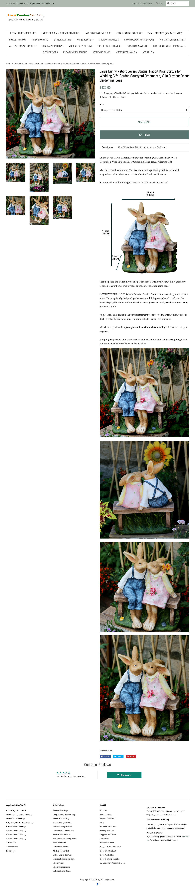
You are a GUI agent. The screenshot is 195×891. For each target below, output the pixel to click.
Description (107, 147)
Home (8, 64)
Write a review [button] (124, 775)
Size (102, 104)
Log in (135, 3)
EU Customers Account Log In (112, 863)
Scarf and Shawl (101, 52)
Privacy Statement (107, 843)
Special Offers (105, 814)
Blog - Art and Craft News (110, 847)
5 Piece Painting (62, 39)
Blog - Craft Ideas (107, 855)
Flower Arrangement (75, 52)
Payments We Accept (108, 818)
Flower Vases (50, 52)
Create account (146, 3)
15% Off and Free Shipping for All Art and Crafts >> (142, 147)
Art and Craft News (107, 826)
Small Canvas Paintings (129, 33)
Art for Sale (11, 843)
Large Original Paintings (98, 33)
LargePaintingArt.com (105, 879)
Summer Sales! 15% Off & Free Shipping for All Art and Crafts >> (30, 3)
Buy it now (144, 134)
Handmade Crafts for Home (64, 859)
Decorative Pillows (52, 45)
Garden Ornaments (137, 45)
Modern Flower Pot (61, 851)
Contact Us (104, 839)
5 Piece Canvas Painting (16, 839)
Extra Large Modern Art (23, 33)
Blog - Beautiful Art (108, 851)
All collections (12, 847)
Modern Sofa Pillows (80, 45)
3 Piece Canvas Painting (16, 830)
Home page (10, 851)
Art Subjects (84, 39)
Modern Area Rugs (109, 39)
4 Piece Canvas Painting (16, 834)
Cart (161, 3)
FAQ (101, 822)
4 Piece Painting (39, 39)
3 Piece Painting (17, 39)
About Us (148, 52)
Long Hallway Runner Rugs (139, 39)
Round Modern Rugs (61, 818)
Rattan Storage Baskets (173, 39)
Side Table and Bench (62, 871)
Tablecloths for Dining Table (169, 45)
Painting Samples (107, 830)
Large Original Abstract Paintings (60, 33)
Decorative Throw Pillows (63, 830)
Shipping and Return (108, 834)
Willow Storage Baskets (22, 45)
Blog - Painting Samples (109, 859)
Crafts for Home (125, 52)
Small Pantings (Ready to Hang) (165, 33)
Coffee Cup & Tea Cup (109, 45)
